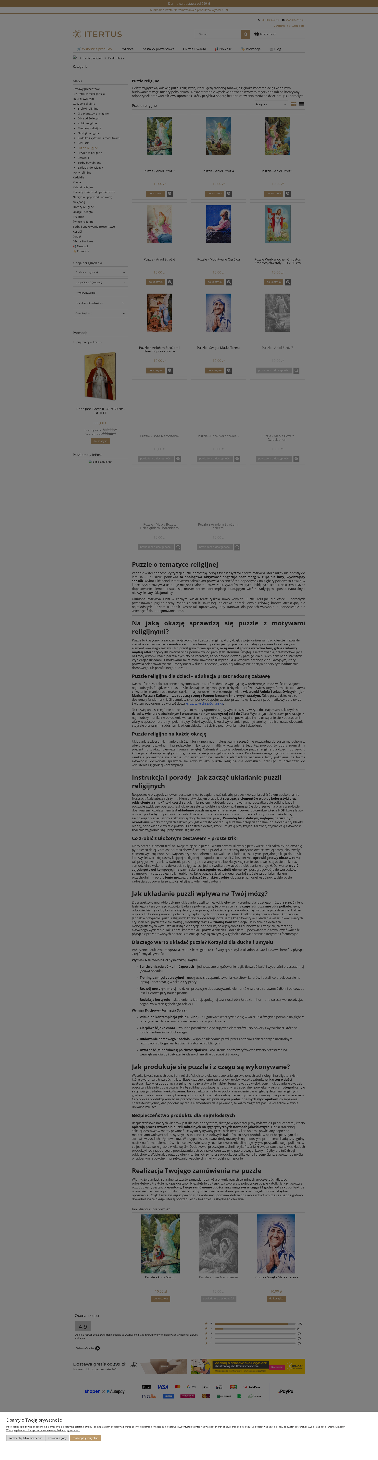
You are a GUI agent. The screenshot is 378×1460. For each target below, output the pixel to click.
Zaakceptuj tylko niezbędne (26, 1438)
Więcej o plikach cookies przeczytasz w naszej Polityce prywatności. (43, 1430)
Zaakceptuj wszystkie (85, 1438)
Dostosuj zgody (57, 1438)
